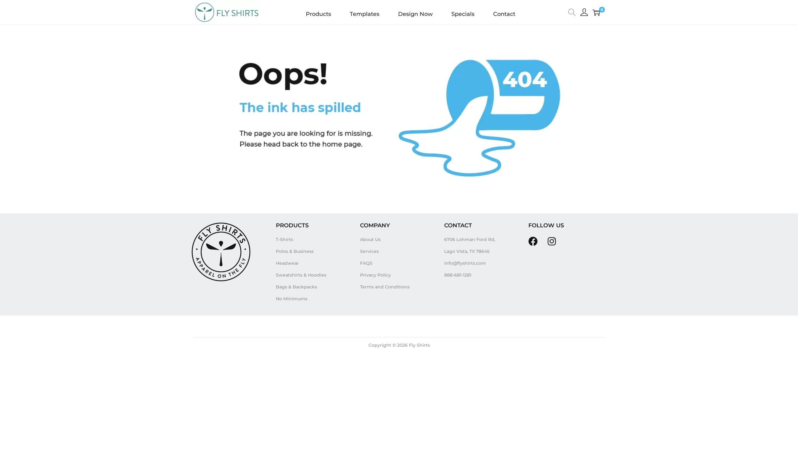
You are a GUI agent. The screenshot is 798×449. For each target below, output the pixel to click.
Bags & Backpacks (296, 287)
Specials (462, 14)
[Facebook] (533, 241)
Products (318, 14)
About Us (370, 239)
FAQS (366, 263)
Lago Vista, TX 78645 (466, 251)
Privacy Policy (375, 275)
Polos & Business (295, 251)
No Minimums (291, 299)
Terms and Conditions (385, 287)
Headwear (287, 263)
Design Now (415, 14)
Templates (364, 14)
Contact (504, 14)
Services (369, 251)
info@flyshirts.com (465, 263)
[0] (596, 12)
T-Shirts (284, 239)
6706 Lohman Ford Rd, (469, 239)
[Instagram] (551, 241)
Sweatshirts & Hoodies (301, 275)
